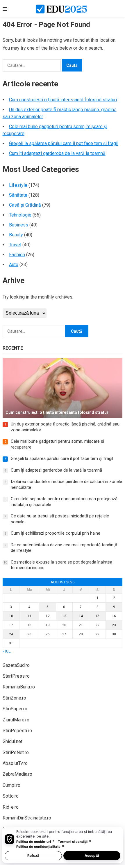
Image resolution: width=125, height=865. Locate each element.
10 (11, 616)
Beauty (16, 235)
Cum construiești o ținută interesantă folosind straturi (63, 99)
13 (64, 616)
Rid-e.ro (11, 807)
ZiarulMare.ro (16, 720)
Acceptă (92, 855)
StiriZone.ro (14, 698)
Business (18, 225)
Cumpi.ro (11, 785)
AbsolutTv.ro (15, 763)
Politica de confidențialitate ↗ (40, 847)
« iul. (7, 651)
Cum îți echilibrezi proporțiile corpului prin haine (55, 533)
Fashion (17, 254)
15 (97, 616)
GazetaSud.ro (16, 665)
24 (11, 634)
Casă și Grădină (25, 205)
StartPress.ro (16, 676)
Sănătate (18, 195)
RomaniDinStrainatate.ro (27, 818)
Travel (15, 244)
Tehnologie (20, 215)
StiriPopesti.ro (17, 730)
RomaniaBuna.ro (19, 687)
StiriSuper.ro (15, 708)
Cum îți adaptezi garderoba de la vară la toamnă (57, 153)
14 (81, 616)
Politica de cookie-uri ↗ (35, 842)
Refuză (33, 855)
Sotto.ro (11, 796)
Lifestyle (18, 185)
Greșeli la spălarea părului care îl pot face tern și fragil (63, 143)
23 (114, 625)
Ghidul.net (12, 741)
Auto (13, 264)
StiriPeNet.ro (16, 752)
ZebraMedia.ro (17, 774)
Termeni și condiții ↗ (75, 842)
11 (29, 616)
